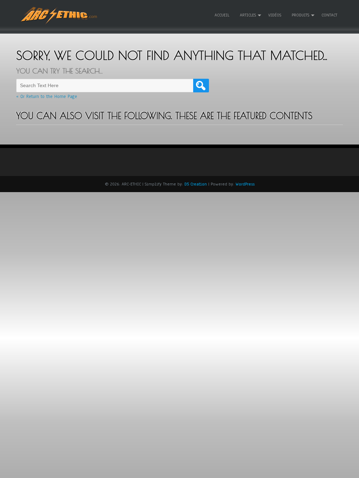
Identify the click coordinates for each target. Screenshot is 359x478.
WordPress (245, 184)
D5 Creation (195, 184)
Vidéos (274, 15)
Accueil (222, 15)
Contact (329, 15)
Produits (300, 15)
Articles (248, 15)
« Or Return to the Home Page (46, 96)
